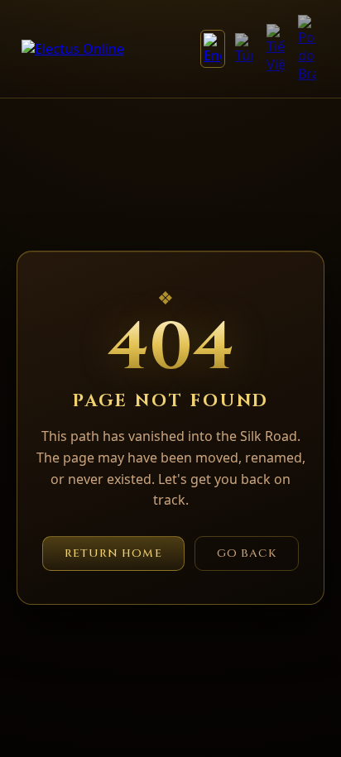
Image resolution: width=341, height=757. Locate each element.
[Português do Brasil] (307, 49)
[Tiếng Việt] (275, 49)
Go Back (247, 553)
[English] (212, 49)
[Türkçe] (244, 49)
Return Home (113, 553)
